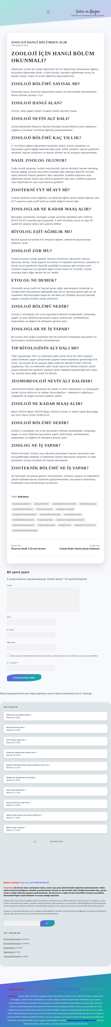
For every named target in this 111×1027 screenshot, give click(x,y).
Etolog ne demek (41, 504)
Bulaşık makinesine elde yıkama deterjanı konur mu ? (28, 765)
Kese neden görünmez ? (16, 790)
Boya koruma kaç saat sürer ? (18, 802)
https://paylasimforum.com (14, 693)
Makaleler (23, 496)
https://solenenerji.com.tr (68, 693)
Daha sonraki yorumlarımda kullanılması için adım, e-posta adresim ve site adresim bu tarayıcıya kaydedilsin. (54, 656)
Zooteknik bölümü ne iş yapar (25, 530)
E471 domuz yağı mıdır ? (16, 740)
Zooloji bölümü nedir (73, 514)
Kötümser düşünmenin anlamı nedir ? (21, 752)
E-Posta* (10, 630)
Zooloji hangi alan (45, 520)
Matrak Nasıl (9, 948)
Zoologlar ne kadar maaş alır (24, 514)
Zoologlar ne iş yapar (65, 509)
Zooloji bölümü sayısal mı (23, 520)
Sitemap (87, 693)
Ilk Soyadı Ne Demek (12, 939)
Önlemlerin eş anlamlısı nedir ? (18, 715)
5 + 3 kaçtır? (12, 663)
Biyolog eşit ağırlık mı (21, 504)
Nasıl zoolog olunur (88, 504)
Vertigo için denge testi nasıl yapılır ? (21, 777)
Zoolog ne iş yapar (44, 509)
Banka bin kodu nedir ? (15, 727)
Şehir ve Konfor (88, 12)
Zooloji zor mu (65, 525)
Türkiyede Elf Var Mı (12, 956)
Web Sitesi (11, 642)
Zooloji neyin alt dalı (46, 525)
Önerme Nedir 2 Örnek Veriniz (28, 548)
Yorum (9, 585)
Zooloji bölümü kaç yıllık (50, 514)
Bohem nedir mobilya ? (15, 827)
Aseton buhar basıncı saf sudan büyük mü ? (24, 815)
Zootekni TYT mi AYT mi (85, 525)
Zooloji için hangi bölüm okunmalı (70, 520)
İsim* (9, 617)
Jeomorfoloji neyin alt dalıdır (64, 504)
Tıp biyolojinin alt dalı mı (22, 509)
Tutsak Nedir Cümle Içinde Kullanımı (79, 548)
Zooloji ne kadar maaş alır (23, 525)
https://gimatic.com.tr (42, 693)
